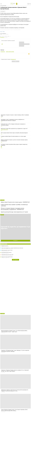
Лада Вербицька (4, 33)
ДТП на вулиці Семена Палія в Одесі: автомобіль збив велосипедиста (14, 132)
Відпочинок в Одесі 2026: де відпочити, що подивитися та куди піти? (14, 128)
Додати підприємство (15, 259)
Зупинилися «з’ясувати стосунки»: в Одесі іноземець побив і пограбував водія (15, 115)
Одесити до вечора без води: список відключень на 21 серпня (14, 212)
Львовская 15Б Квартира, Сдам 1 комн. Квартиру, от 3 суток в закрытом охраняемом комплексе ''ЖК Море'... (15, 351)
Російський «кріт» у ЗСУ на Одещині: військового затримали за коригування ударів (13, 124)
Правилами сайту (13, 59)
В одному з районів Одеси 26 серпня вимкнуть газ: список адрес (13, 136)
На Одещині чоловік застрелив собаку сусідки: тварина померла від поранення (14, 145)
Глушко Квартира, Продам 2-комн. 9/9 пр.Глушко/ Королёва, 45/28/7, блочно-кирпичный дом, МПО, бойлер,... (14, 410)
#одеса (1, 31)
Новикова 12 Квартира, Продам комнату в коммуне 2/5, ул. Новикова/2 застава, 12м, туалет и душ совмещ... (15, 371)
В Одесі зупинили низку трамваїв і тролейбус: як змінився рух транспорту (14, 205)
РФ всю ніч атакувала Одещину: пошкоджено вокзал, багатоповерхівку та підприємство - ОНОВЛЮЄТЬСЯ (12, 209)
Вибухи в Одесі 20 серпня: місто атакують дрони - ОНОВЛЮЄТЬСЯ (15, 202)
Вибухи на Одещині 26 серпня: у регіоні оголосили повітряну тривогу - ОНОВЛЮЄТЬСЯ (14, 140)
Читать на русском (3, 11)
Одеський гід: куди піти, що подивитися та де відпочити (15, 227)
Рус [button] (28, 3)
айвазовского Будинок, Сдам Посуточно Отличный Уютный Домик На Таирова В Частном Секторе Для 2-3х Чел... (14, 390)
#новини (4, 31)
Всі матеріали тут (15, 240)
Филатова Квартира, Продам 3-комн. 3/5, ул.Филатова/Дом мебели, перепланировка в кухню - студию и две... (14, 331)
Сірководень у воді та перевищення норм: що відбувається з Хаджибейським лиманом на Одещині (12, 120)
